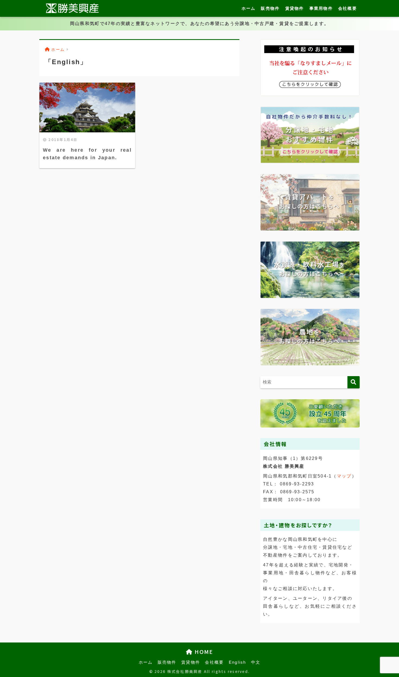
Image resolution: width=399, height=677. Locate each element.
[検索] (353, 382)
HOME (203, 652)
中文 (256, 662)
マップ (344, 476)
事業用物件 (321, 8)
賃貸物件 (294, 8)
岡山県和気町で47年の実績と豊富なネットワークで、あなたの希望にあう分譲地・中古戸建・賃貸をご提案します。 (199, 23)
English (237, 662)
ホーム (249, 8)
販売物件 (270, 8)
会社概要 (347, 8)
